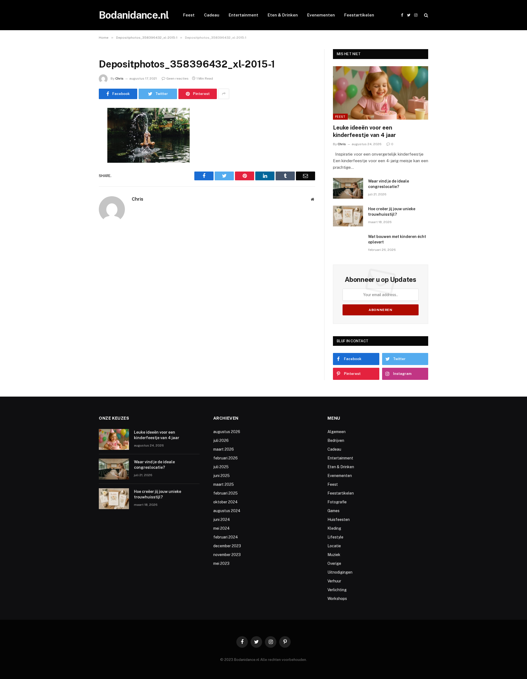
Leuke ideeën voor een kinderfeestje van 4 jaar (364, 131)
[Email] (79, 181)
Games (333, 511)
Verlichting (337, 590)
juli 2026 (221, 440)
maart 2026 (223, 449)
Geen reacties (177, 78)
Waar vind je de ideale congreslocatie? (388, 184)
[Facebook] (79, 125)
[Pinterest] (79, 167)
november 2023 (227, 554)
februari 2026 (225, 458)
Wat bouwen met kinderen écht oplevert (397, 239)
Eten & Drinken (283, 15)
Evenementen (321, 15)
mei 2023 (221, 563)
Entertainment (243, 15)
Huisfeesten (338, 519)
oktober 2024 (225, 502)
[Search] (425, 15)
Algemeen (336, 432)
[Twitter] (79, 139)
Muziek (333, 554)
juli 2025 (221, 467)
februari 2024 (225, 537)
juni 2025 (221, 475)
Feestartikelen (359, 15)
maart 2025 (223, 484)
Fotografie (337, 502)
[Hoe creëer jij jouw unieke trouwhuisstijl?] (348, 216)
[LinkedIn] (79, 153)
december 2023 (227, 546)
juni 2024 (221, 519)
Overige (334, 563)
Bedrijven (335, 440)
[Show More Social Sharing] (223, 94)
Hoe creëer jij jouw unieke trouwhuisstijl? (391, 212)
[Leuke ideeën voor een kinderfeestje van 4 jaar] (380, 93)
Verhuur (334, 581)
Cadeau (211, 15)
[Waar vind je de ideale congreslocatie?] (348, 188)
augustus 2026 (226, 432)
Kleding (334, 528)
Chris (119, 78)
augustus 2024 (226, 511)
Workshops (337, 598)
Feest (189, 15)
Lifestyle (335, 537)
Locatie (334, 546)
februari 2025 (225, 493)
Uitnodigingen (339, 572)
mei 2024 (221, 528)
